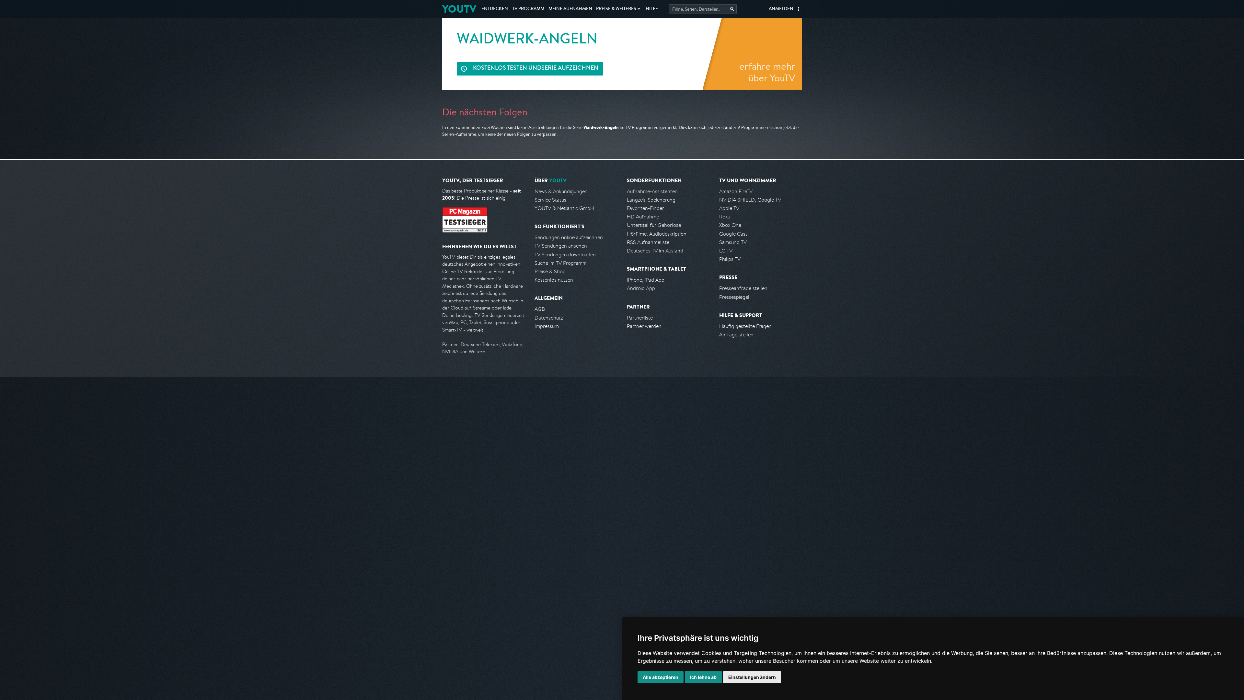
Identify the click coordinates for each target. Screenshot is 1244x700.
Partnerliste (640, 317)
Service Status (550, 199)
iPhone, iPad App (645, 279)
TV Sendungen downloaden (565, 254)
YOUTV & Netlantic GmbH (564, 208)
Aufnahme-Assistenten (652, 191)
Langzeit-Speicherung (651, 199)
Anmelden (781, 9)
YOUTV (459, 9)
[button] (798, 9)
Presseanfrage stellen (743, 288)
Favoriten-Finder (645, 208)
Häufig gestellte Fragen (745, 326)
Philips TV (730, 259)
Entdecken (494, 9)
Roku (724, 216)
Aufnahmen (570, 9)
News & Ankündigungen (561, 191)
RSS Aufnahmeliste (648, 242)
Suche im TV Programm (561, 263)
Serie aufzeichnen (535, 68)
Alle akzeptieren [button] (660, 677)
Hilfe (652, 9)
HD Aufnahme (643, 216)
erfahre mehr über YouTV (767, 72)
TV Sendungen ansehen (561, 245)
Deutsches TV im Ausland (655, 250)
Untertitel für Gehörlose (654, 225)
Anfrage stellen (736, 334)
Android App (641, 288)
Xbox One (730, 225)
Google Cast (733, 233)
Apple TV (729, 208)
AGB (540, 309)
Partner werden (644, 326)
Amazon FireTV (736, 191)
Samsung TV (733, 242)
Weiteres (616, 9)
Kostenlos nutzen (554, 279)
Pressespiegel (734, 297)
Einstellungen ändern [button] (752, 677)
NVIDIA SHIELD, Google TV (750, 199)
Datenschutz (549, 317)
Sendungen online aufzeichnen (569, 237)
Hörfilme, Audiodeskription (656, 233)
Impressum (547, 326)
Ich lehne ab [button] (703, 677)
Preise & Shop (550, 271)
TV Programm (528, 9)
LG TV (725, 250)
